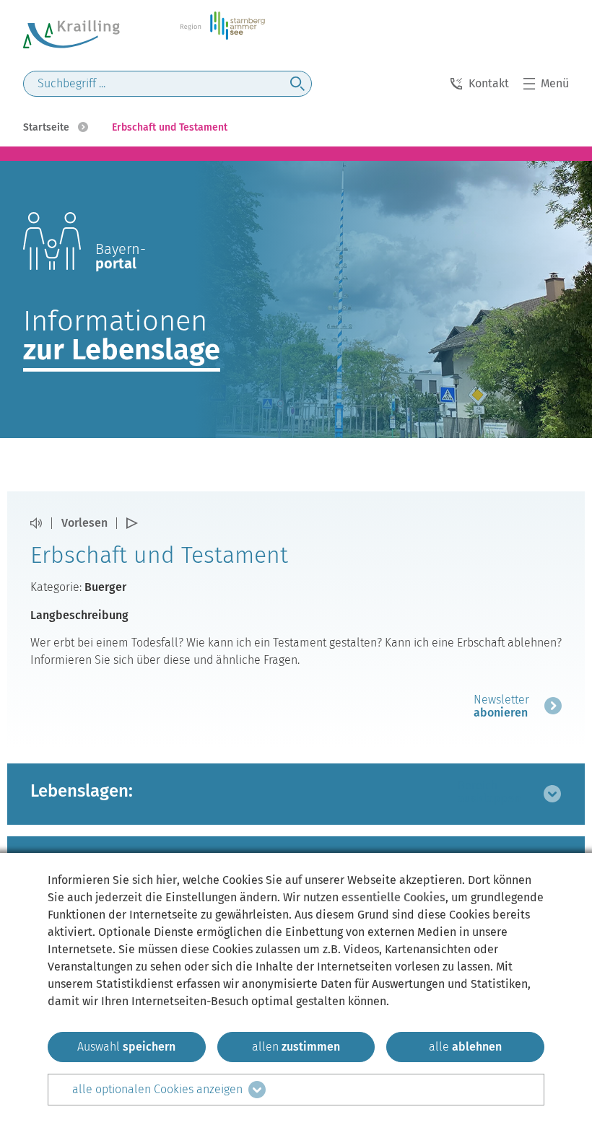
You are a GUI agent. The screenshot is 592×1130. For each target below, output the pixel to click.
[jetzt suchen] (297, 83)
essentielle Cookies (393, 897)
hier (166, 880)
